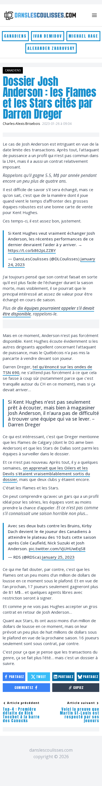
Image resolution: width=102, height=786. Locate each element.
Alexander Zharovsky (51, 48)
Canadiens (15, 36)
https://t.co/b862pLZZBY (32, 250)
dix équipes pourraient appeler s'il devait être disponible (48, 311)
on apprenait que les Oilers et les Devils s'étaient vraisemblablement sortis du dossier (46, 473)
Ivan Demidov (47, 36)
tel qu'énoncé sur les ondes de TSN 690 (47, 369)
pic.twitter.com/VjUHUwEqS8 (57, 548)
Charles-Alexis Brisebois (21, 123)
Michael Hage (83, 36)
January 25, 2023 (58, 557)
